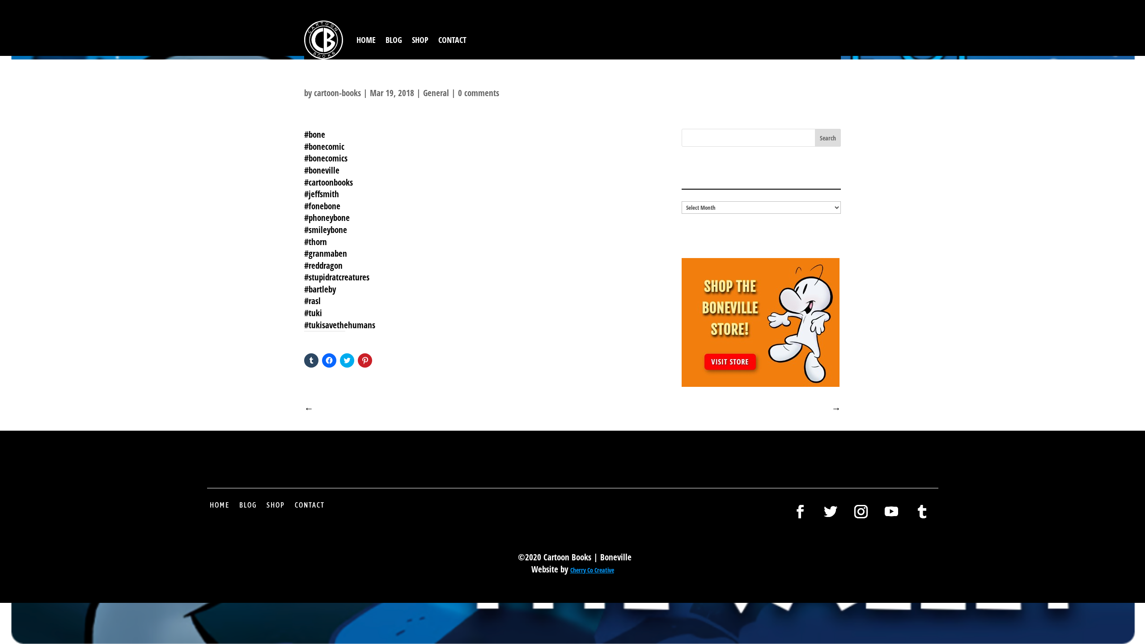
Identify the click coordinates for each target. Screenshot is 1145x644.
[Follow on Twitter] (830, 511)
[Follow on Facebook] (800, 511)
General (436, 93)
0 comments (478, 93)
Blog (394, 39)
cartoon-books (337, 93)
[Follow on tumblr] (921, 511)
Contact (452, 39)
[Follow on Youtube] (891, 511)
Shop (420, 39)
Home (366, 39)
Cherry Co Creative (592, 570)
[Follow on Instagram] (861, 511)
